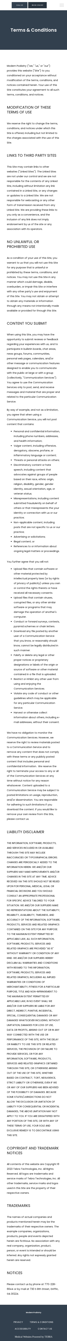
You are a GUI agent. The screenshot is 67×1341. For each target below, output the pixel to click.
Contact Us (45, 1328)
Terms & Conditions (41, 1322)
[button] (61, 5)
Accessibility (23, 1328)
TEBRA (48, 1337)
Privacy (18, 1322)
